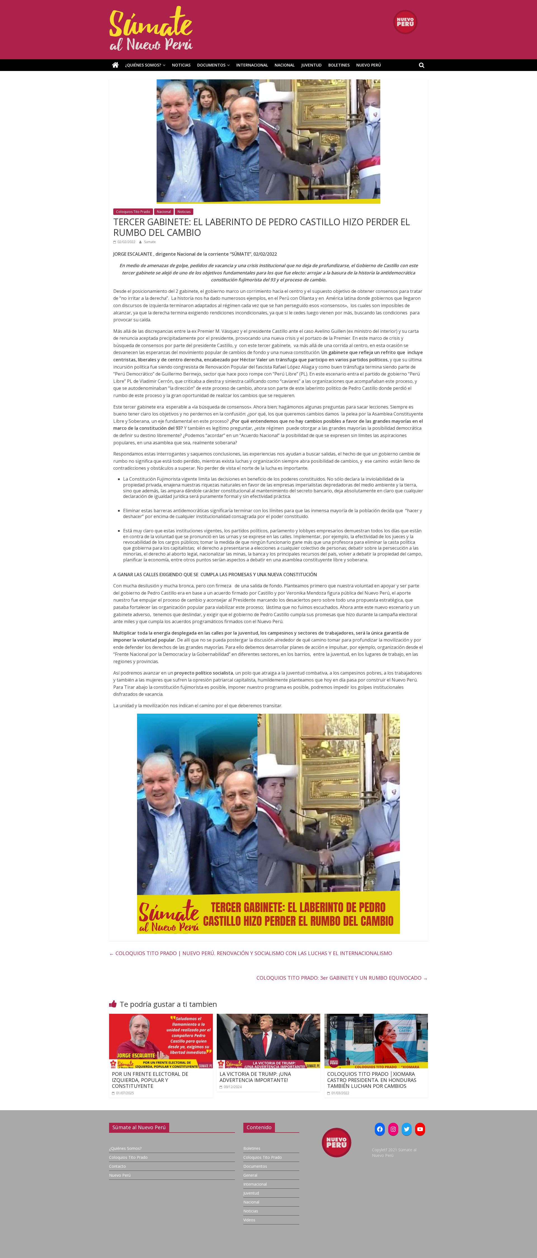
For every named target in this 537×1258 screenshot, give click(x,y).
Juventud (311, 65)
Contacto (117, 1166)
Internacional (252, 65)
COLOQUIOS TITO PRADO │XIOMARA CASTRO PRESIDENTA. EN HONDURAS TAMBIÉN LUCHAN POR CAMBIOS (371, 1080)
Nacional (285, 65)
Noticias (181, 65)
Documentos (211, 65)
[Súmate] (115, 65)
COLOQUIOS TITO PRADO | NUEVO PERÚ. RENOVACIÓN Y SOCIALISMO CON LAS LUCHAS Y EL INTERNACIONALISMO (250, 953)
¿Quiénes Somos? (143, 65)
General (250, 1175)
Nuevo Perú (368, 65)
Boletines (339, 65)
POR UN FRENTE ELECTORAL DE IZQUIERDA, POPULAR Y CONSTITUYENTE (150, 1080)
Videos (249, 1220)
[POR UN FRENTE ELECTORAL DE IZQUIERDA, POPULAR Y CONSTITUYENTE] (161, 1017)
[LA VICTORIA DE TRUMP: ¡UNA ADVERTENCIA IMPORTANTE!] (269, 1017)
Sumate (150, 241)
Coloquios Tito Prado (133, 211)
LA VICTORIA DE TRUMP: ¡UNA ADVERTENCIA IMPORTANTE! (255, 1077)
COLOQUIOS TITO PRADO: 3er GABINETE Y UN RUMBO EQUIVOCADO (342, 977)
